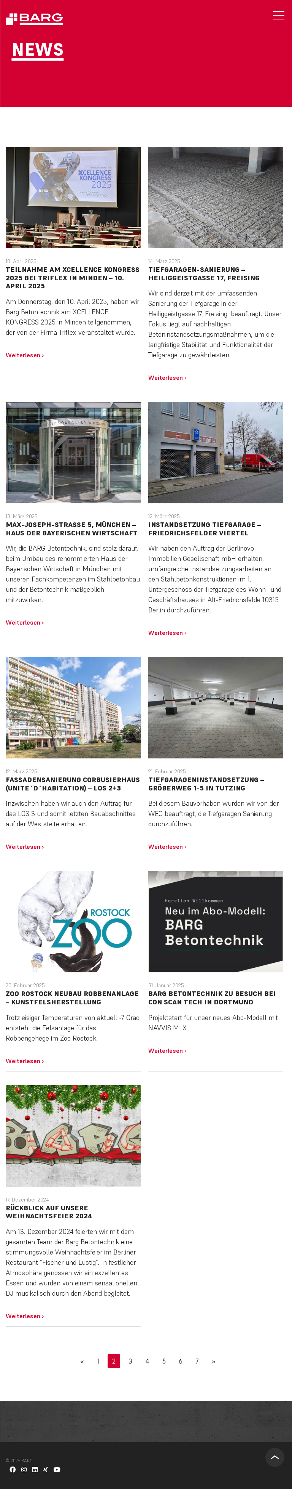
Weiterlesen (25, 355)
